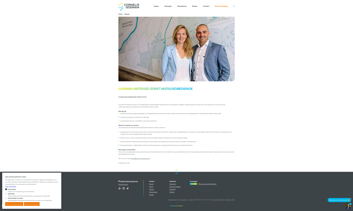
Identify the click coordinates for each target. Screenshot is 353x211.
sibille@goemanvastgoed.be (140, 158)
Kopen (156, 6)
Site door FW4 (230, 200)
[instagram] (123, 188)
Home (120, 14)
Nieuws (127, 14)
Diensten (172, 189)
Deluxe (194, 6)
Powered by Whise (218, 200)
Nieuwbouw (182, 6)
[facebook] (119, 188)
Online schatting (221, 6)
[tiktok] (128, 188)
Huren (151, 187)
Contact (206, 6)
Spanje (151, 195)
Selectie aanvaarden (32, 204)
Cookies (190, 200)
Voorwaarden (182, 200)
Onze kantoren (123, 184)
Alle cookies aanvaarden (14, 204)
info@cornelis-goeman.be (129, 181)
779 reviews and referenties (207, 184)
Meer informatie (10, 186)
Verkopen (168, 6)
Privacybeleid (172, 200)
